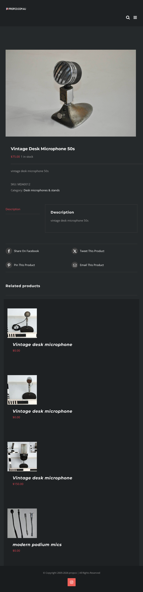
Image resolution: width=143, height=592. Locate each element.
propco (73, 572)
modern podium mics (37, 544)
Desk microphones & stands (42, 190)
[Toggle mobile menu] (135, 17)
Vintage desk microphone (42, 344)
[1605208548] (71, 93)
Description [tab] (13, 209)
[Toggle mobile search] (128, 17)
